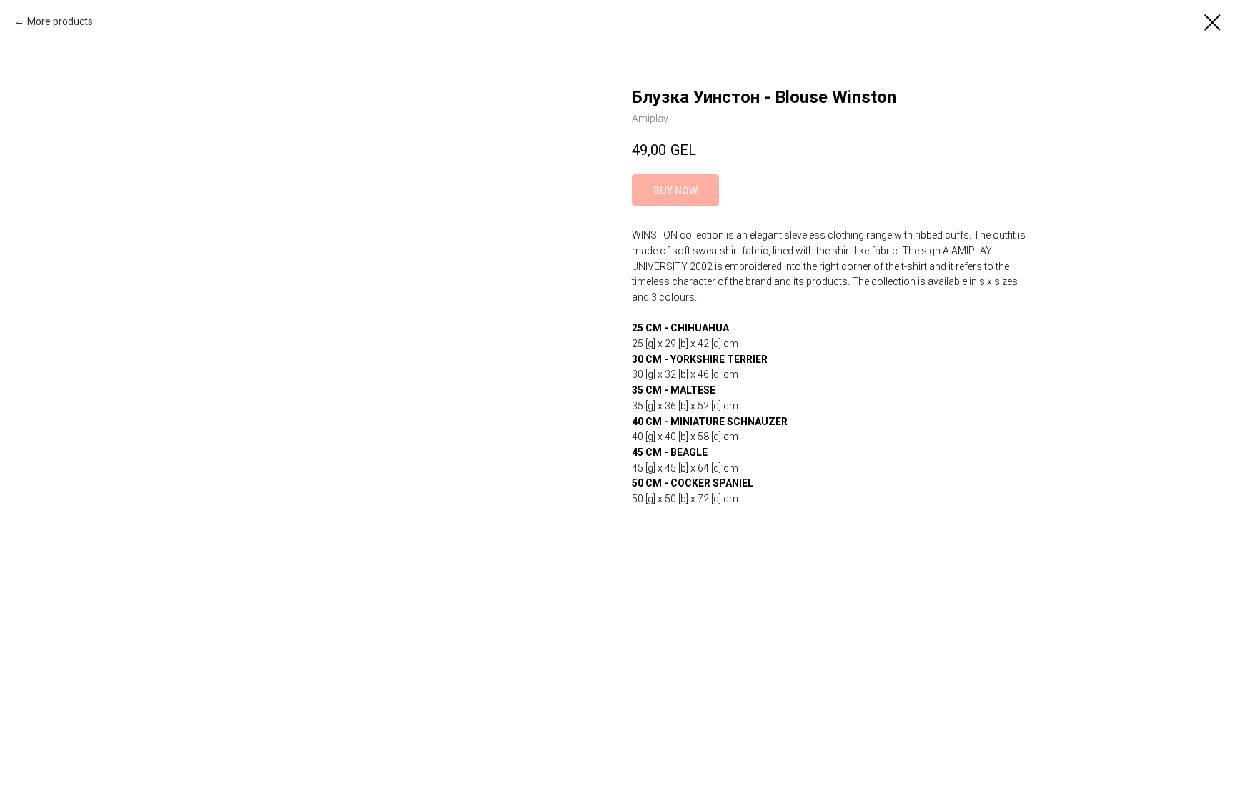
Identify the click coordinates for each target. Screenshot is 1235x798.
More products (60, 21)
